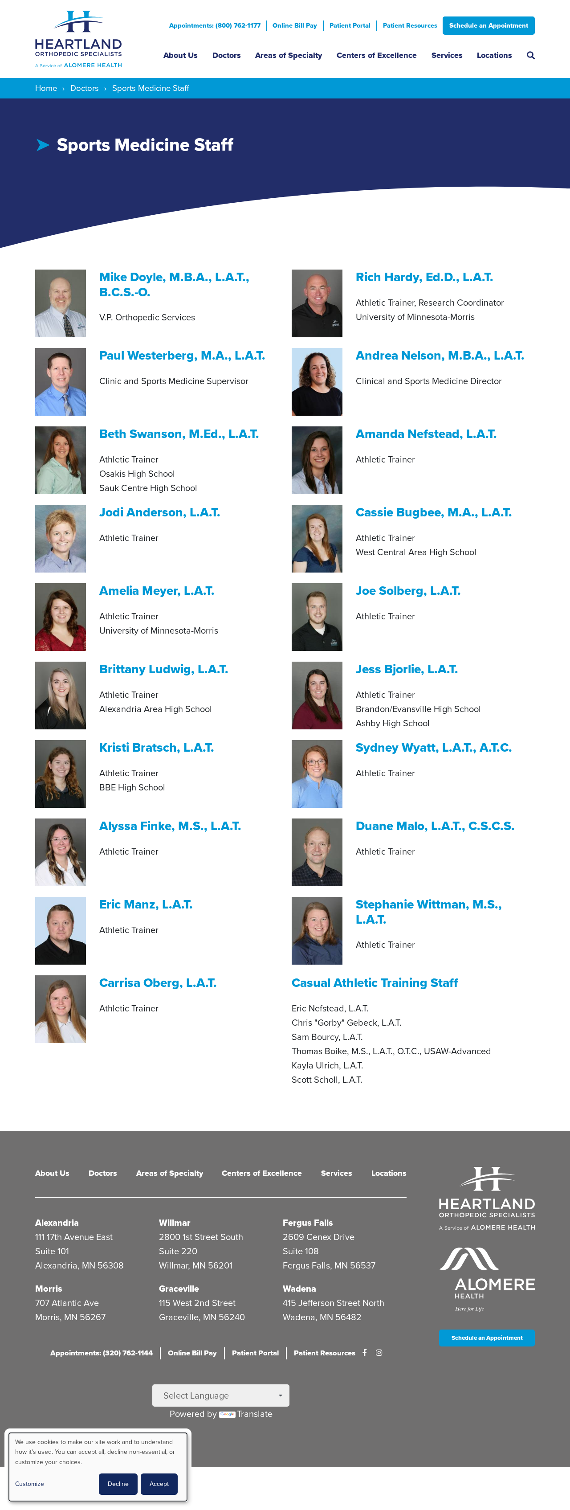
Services (447, 55)
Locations (494, 55)
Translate (255, 1413)
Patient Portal (350, 25)
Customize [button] (29, 1484)
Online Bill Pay (295, 25)
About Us (180, 55)
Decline (118, 1484)
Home (46, 88)
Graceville (179, 1288)
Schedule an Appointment (488, 25)
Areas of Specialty (288, 55)
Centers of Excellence (377, 55)
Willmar (175, 1222)
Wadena (299, 1288)
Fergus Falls (308, 1222)
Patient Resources (410, 25)
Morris (48, 1288)
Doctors (226, 55)
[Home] (92, 39)
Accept (159, 1484)
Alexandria (57, 1222)
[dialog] (98, 1467)
